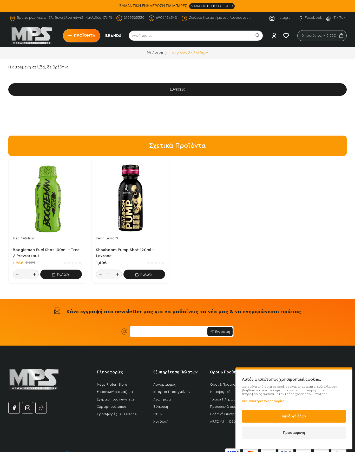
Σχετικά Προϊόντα (177, 145)
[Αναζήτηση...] (257, 36)
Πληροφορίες (110, 372)
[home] (155, 52)
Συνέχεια (178, 89)
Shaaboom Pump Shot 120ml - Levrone (125, 253)
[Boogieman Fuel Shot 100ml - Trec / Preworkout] (47, 198)
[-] (17, 274)
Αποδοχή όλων (294, 416)
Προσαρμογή (294, 432)
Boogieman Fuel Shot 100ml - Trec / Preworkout (46, 253)
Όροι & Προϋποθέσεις (231, 372)
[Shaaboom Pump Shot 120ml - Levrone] (130, 198)
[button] (61, 274)
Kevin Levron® (107, 238)
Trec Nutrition (23, 238)
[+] (34, 274)
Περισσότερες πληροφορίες (263, 401)
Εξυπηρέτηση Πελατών (175, 372)
